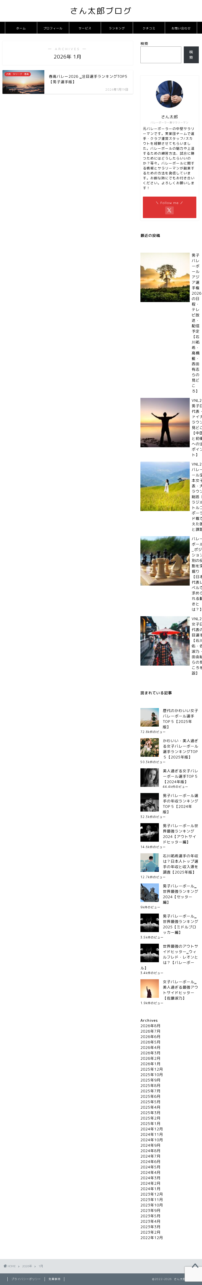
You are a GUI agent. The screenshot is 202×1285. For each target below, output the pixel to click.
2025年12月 (151, 1069)
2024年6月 (150, 1161)
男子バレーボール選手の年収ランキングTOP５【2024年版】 (180, 804)
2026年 (27, 1266)
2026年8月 (150, 1025)
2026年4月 (150, 1047)
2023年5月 (150, 1216)
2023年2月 (150, 1232)
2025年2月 (150, 1118)
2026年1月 (150, 1063)
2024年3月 (150, 1178)
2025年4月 (150, 1107)
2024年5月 (150, 1167)
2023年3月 (150, 1226)
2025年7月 (150, 1091)
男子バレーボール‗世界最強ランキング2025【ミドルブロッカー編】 (180, 924)
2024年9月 (150, 1145)
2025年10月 (151, 1074)
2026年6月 (150, 1036)
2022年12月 (151, 1237)
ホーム (21, 28)
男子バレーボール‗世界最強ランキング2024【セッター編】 (180, 894)
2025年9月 (150, 1080)
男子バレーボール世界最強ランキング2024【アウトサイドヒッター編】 (180, 834)
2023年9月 (150, 1210)
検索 (144, 43)
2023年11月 (151, 1199)
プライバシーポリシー (26, 1279)
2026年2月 (150, 1058)
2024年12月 (151, 1129)
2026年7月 (150, 1031)
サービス (85, 28)
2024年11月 (151, 1134)
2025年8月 (150, 1085)
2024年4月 (150, 1172)
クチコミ (149, 28)
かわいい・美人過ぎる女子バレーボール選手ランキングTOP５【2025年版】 (180, 749)
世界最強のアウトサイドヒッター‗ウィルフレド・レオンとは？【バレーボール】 (169, 957)
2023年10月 (151, 1205)
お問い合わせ (181, 28)
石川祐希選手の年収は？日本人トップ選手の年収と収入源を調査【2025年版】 (180, 864)
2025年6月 (150, 1096)
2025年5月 (150, 1101)
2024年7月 (150, 1156)
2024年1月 (150, 1188)
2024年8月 (150, 1150)
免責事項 (54, 1279)
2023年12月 (151, 1194)
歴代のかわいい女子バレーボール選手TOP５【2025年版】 (180, 719)
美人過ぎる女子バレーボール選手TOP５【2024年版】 (180, 776)
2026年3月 (150, 1053)
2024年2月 (150, 1183)
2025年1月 (150, 1123)
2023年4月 (150, 1221)
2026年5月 (150, 1042)
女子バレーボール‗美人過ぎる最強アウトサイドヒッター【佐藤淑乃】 (180, 990)
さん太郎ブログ (101, 11)
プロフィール (53, 28)
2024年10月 (151, 1139)
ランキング (117, 28)
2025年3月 (150, 1112)
